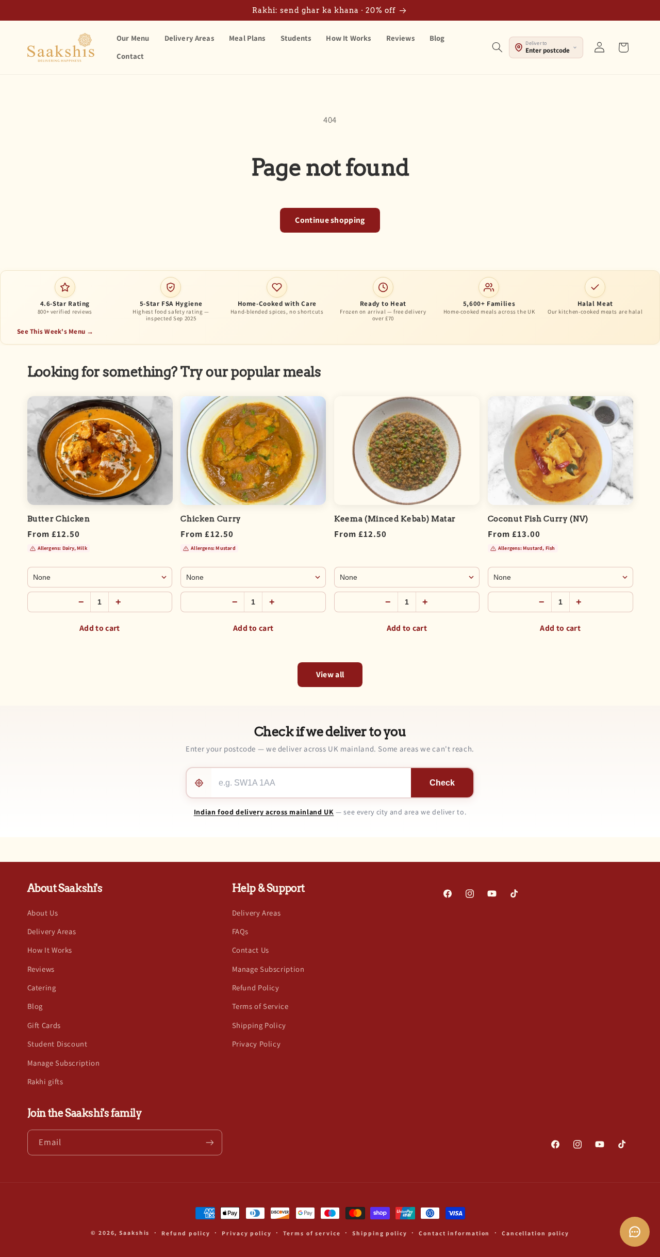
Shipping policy (379, 1233)
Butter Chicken (58, 519)
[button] (497, 47)
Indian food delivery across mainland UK (264, 812)
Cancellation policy (535, 1233)
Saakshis (134, 1232)
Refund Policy (255, 987)
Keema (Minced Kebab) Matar (395, 519)
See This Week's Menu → (55, 331)
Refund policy (185, 1233)
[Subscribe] (209, 1142)
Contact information (454, 1233)
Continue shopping (330, 220)
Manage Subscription (63, 1063)
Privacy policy (246, 1233)
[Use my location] (199, 782)
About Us (42, 913)
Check (442, 782)
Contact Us (250, 950)
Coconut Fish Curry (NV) (538, 519)
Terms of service (311, 1233)
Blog (35, 1006)
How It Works (50, 950)
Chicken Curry (210, 519)
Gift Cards (44, 1025)
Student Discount (57, 1044)
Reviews (41, 969)
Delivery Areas (51, 931)
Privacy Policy (256, 1044)
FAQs (240, 931)
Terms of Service (260, 1006)
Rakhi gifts (45, 1081)
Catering (41, 987)
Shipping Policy (259, 1025)
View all (330, 674)
